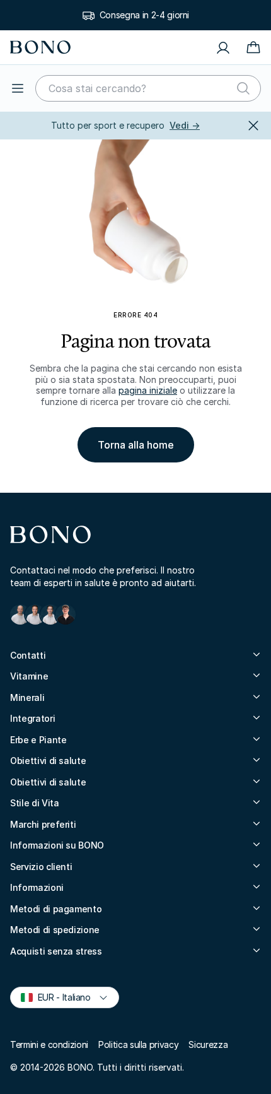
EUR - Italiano (59, 997)
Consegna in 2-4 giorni (144, 14)
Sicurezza (208, 1044)
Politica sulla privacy (138, 1044)
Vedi (185, 125)
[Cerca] (243, 88)
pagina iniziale (147, 390)
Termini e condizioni (49, 1044)
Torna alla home (136, 444)
